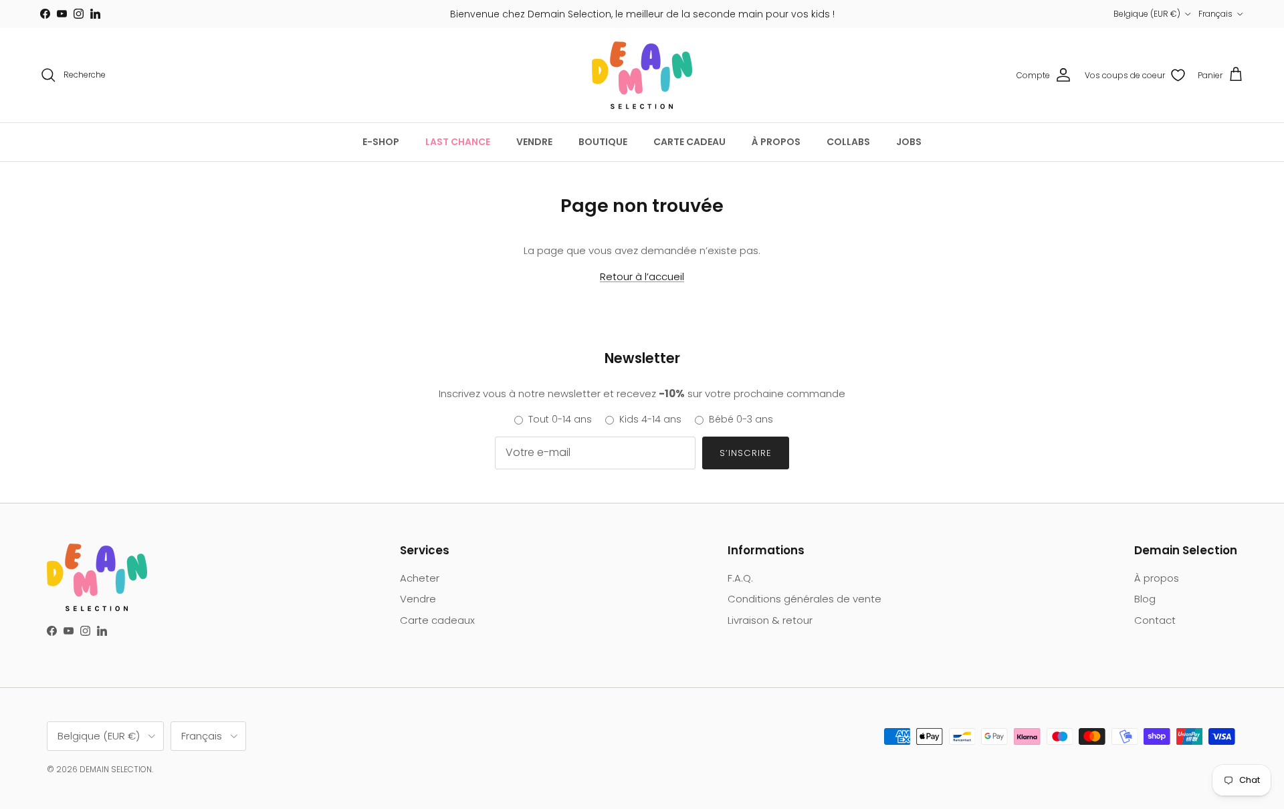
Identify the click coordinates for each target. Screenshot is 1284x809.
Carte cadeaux (437, 620)
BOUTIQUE (602, 141)
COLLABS (848, 141)
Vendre (418, 599)
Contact (1155, 620)
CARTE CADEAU (689, 141)
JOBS (909, 141)
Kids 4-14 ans (650, 419)
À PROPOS (776, 141)
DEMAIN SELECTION (116, 769)
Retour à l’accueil (642, 276)
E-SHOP (380, 141)
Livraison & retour (770, 620)
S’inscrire (745, 453)
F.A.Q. (740, 578)
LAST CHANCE (457, 141)
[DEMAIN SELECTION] (642, 75)
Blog (1145, 599)
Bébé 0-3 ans (741, 419)
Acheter (419, 578)
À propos (1156, 578)
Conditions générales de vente (804, 599)
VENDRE (534, 141)
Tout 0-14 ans (560, 419)
